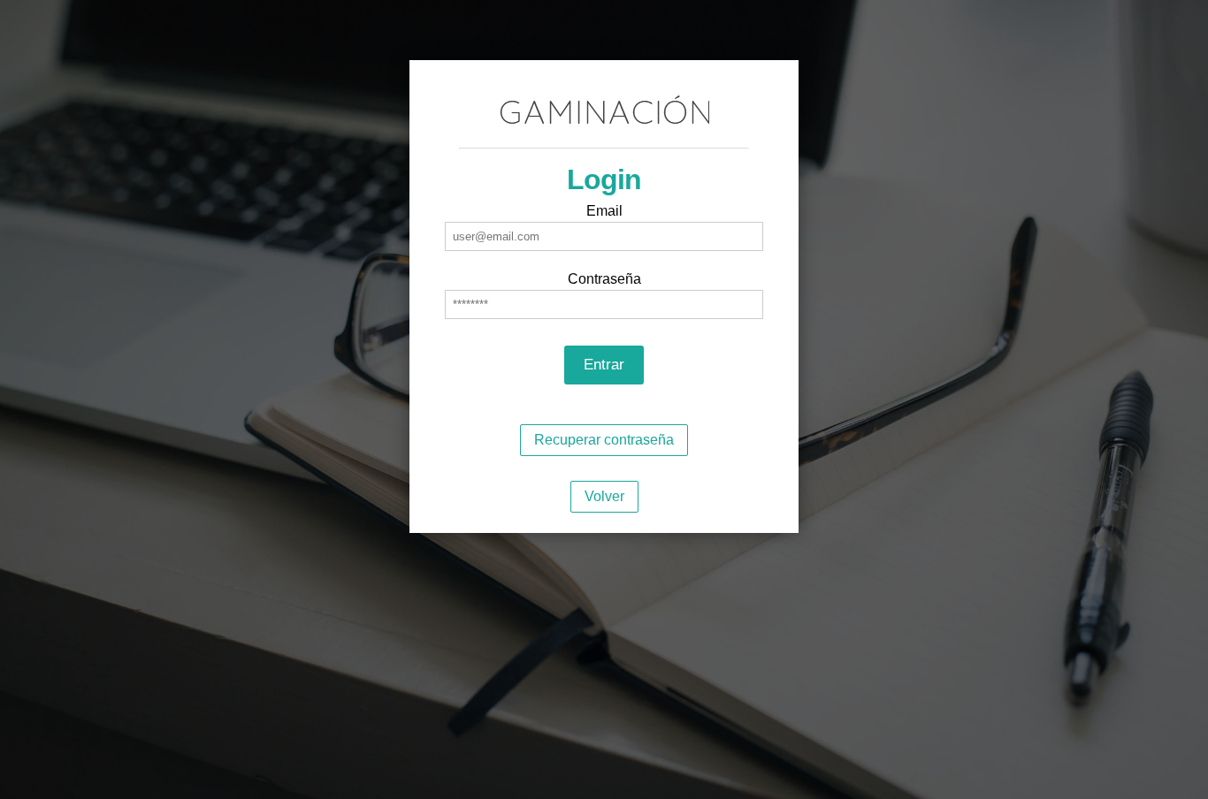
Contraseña (604, 278)
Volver (604, 496)
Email (604, 210)
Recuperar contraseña (604, 439)
